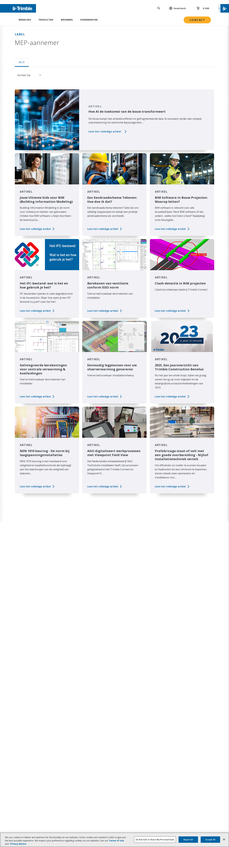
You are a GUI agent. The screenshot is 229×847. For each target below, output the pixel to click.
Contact (197, 20)
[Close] (224, 839)
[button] (176, 8)
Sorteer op (24, 75)
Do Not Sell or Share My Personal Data (155, 839)
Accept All (210, 839)
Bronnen (67, 19)
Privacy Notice (18, 843)
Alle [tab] (22, 62)
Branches (25, 19)
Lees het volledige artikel (104, 131)
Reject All (188, 839)
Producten (46, 19)
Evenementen (89, 19)
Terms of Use (116, 840)
